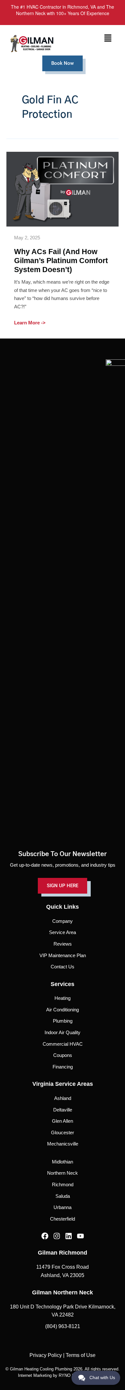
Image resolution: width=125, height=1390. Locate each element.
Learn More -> (30, 322)
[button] (108, 38)
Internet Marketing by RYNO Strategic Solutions (62, 1375)
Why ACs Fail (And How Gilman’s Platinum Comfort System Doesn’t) (61, 260)
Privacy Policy (45, 1355)
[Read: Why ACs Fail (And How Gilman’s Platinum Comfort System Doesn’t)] (62, 189)
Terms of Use (81, 1355)
